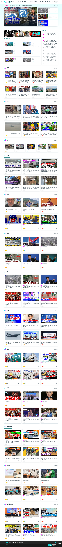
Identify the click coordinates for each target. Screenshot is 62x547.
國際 (25, 1)
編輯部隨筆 (39, 1)
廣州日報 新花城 (20, 542)
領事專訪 (12, 1)
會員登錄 (60, 1)
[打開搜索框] (54, 2)
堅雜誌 (50, 1)
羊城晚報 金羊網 (15, 542)
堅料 (43, 1)
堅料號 (53, 1)
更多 (55, 542)
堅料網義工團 (11, 542)
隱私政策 (40, 545)
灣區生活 (35, 1)
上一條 (54, 5)
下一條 (57, 5)
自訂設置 (54, 545)
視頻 (20, 1)
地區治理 (46, 1)
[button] (7, 23)
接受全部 (49, 545)
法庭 (18, 1)
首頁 (9, 1)
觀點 (22, 1)
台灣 (30, 1)
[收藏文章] (33, 23)
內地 (27, 1)
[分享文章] (35, 23)
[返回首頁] (6, 2)
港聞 (15, 1)
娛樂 (32, 1)
